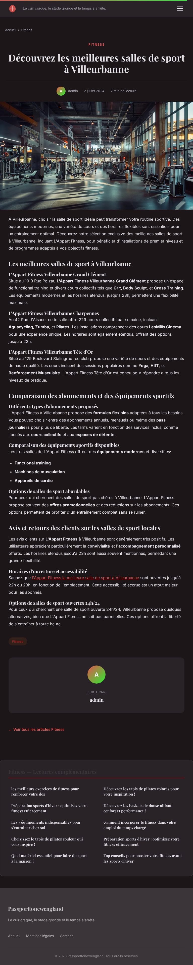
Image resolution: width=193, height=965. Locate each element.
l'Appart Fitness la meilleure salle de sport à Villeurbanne (85, 577)
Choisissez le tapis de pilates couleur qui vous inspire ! (47, 841)
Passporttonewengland (35, 908)
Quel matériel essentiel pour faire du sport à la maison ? (49, 858)
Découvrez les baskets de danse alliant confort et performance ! (137, 808)
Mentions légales (40, 936)
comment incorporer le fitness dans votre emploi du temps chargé (140, 825)
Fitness (26, 30)
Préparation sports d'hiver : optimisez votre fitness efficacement (49, 808)
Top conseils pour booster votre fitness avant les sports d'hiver (143, 858)
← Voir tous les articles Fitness (36, 729)
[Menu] (180, 9)
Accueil (10, 30)
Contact (66, 936)
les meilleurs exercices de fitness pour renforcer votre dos (45, 791)
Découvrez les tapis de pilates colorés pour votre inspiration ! (141, 791)
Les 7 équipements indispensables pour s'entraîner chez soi (46, 825)
